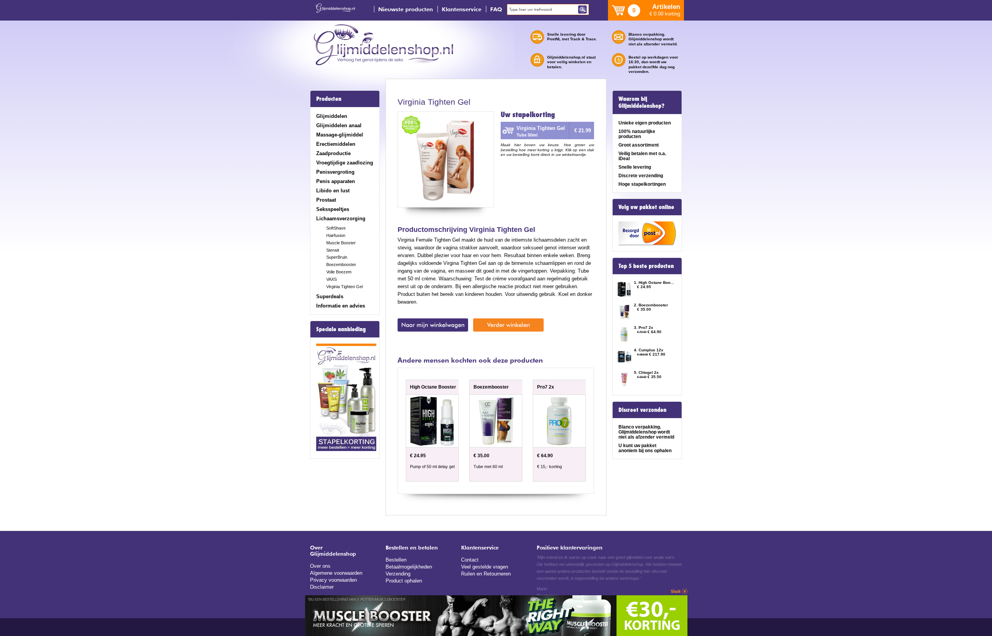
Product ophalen (404, 581)
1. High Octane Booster (654, 282)
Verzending (398, 574)
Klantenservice (461, 9)
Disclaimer (322, 587)
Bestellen (396, 560)
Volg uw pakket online (646, 207)
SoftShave (336, 228)
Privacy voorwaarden (333, 580)
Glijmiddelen (331, 116)
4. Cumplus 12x (648, 350)
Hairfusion (335, 235)
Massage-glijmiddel (339, 135)
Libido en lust (333, 191)
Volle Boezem (338, 272)
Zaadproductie (333, 153)
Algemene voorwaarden (336, 573)
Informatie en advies (340, 306)
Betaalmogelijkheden (409, 567)
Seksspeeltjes (332, 209)
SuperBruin (336, 257)
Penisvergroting (335, 172)
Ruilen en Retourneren (486, 574)
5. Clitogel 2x (646, 372)
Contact (470, 560)
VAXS (331, 279)
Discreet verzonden (642, 409)
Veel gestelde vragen (484, 567)
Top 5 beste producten (646, 266)
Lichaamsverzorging (340, 218)
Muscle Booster (341, 242)
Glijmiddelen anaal (339, 125)
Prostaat (326, 200)
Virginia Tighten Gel (344, 286)
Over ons (320, 566)
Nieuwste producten (405, 9)
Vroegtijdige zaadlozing (344, 163)
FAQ (496, 9)
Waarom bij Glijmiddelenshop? (641, 102)
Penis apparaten (335, 181)
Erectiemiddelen (335, 144)
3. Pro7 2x (643, 327)
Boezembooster (341, 264)
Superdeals (329, 296)
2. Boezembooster (651, 305)
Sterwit (332, 250)
